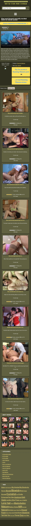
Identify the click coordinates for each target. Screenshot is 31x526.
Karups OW (5, 470)
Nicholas (10, 510)
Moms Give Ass (5, 476)
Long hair (6, 503)
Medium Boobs (13, 507)
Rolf (20, 510)
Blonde (8, 490)
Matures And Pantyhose (7, 474)
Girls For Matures (6, 466)
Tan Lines (12, 515)
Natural (4, 509)
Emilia (21, 494)
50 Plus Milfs (5, 456)
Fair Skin (11, 497)
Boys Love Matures (6, 464)
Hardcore (17, 497)
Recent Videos (11, 88)
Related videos (3, 88)
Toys (21, 515)
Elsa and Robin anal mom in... (15, 256)
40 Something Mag (6, 454)
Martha (12, 503)
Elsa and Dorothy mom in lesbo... (15, 113)
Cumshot (11, 494)
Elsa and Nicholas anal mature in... (15, 291)
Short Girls (11, 513)
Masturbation (20, 503)
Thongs (17, 515)
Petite (17, 510)
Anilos (3, 462)
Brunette (3, 494)
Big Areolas (15, 487)
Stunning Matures (21, 63)
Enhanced (4, 497)
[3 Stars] (4, 27)
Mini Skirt (24, 507)
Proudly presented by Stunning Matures (14, 23)
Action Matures (5, 460)
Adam (3, 487)
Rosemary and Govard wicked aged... (15, 363)
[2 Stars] (3, 27)
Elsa (16, 65)
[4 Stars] (5, 27)
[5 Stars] (6, 27)
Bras (21, 490)
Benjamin (9, 487)
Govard (19, 65)
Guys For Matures (6, 468)
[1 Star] (2, 27)
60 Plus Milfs (5, 458)
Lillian (21, 500)
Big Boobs (23, 487)
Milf (20, 506)
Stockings (25, 512)
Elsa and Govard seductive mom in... (15, 184)
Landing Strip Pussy (12, 500)
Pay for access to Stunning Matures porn (21, 70)
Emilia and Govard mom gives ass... (15, 327)
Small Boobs (18, 513)
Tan (9, 515)
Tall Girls (4, 515)
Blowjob (15, 490)
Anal (6, 487)
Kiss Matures (5, 472)
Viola (25, 515)
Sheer (7, 512)
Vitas (27, 515)
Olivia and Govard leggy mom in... (15, 398)
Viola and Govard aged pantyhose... (15, 149)
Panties (14, 510)
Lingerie (24, 500)
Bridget (25, 491)
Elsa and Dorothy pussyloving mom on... (15, 220)
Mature (5, 506)
